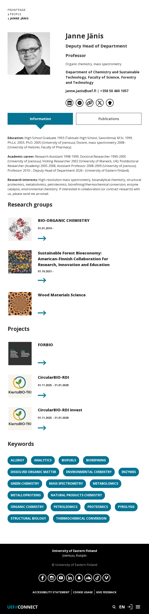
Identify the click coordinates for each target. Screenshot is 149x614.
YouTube (61, 579)
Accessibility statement (51, 592)
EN (122, 607)
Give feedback (106, 592)
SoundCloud (88, 579)
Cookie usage (83, 592)
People (15, 14)
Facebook (43, 579)
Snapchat (79, 579)
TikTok (97, 579)
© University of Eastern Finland (74, 558)
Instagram (52, 579)
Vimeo (106, 579)
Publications (108, 118)
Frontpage (17, 10)
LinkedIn (70, 579)
